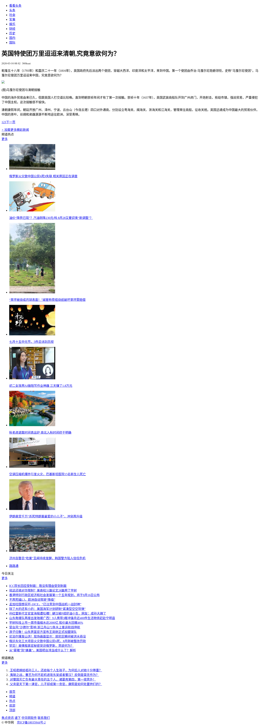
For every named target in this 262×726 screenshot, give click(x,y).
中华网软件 (29, 717)
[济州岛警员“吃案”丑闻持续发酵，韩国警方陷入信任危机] (32, 550)
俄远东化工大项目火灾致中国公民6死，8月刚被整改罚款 (47, 641)
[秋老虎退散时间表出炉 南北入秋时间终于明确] (32, 425)
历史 (12, 33)
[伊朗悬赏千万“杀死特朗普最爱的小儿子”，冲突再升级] (32, 509)
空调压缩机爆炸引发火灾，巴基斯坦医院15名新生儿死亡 (47, 474)
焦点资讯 (8, 717)
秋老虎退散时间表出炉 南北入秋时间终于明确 (40, 432)
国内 (12, 38)
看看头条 (15, 5)
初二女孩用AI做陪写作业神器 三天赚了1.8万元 (40, 385)
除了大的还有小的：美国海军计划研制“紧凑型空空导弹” (47, 608)
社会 (12, 14)
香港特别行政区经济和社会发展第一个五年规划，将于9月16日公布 (54, 595)
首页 (12, 691)
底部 (12, 705)
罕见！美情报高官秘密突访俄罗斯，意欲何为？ (41, 645)
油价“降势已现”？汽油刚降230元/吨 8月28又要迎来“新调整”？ (51, 217)
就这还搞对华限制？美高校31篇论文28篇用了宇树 (43, 590)
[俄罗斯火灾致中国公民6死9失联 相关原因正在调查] (32, 168)
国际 (12, 42)
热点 (12, 701)
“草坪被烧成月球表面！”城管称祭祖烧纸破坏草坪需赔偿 (47, 299)
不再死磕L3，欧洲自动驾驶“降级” (32, 599)
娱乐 (12, 24)
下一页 (10, 122)
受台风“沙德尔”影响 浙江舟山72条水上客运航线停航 (44, 627)
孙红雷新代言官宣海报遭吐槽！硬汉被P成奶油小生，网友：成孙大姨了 (57, 613)
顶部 (12, 710)
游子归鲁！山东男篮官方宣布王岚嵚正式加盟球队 (43, 632)
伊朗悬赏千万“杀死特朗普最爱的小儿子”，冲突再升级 (45, 516)
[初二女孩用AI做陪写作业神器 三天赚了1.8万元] (32, 378)
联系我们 (44, 717)
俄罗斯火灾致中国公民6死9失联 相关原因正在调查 (43, 176)
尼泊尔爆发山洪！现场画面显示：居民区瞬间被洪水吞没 (47, 636)
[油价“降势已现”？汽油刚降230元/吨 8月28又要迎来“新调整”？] (32, 210)
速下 (18, 717)
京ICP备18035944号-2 (31, 722)
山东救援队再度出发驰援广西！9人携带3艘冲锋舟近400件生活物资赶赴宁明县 (62, 618)
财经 (12, 28)
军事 (12, 19)
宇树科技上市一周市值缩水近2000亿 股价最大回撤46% (46, 622)
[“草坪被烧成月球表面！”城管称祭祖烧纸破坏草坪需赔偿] (32, 292)
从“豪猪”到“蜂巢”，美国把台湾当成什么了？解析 (42, 650)
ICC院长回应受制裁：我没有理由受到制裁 (38, 585)
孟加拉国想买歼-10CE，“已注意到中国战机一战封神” (45, 604)
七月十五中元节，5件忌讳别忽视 (31, 341)
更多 (5, 139)
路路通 (13, 566)
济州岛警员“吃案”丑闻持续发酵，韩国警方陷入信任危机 (47, 558)
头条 (12, 10)
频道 (12, 696)
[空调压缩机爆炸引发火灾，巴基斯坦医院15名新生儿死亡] (32, 466)
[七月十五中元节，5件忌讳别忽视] (32, 334)
